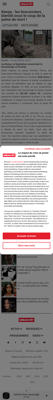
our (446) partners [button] (17, 161)
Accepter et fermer (26, 235)
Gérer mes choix (26, 245)
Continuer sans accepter (37, 148)
